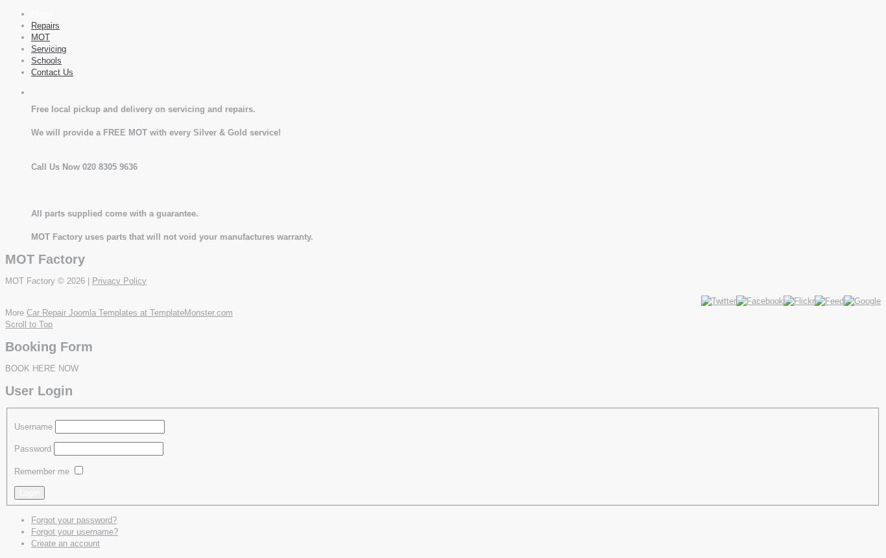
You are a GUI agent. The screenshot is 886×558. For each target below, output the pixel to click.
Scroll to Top (29, 324)
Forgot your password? (74, 520)
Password (32, 449)
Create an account (65, 543)
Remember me (41, 471)
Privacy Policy (119, 281)
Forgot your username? (74, 532)
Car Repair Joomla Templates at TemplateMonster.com (130, 313)
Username (33, 427)
